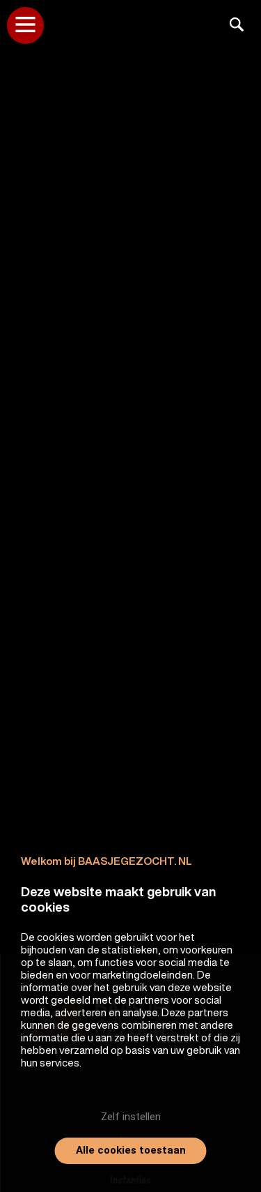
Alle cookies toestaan (131, 1150)
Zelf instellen (131, 1116)
